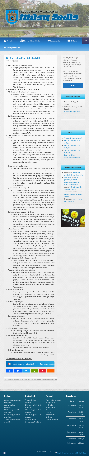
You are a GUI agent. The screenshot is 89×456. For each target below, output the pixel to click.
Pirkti (73, 85)
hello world (67, 177)
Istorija (50, 405)
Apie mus (51, 402)
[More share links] (50, 370)
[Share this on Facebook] (9, 370)
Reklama (49, 417)
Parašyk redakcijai (52, 419)
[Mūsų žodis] (42, 16)
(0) (17, 61)
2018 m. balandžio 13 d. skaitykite (23, 58)
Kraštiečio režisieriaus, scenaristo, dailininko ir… (20, 379)
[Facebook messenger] (18, 370)
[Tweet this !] (26, 370)
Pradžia (48, 412)
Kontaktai (51, 407)
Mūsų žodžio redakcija (53, 400)
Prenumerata (50, 415)
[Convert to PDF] (42, 370)
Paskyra (48, 410)
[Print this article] (34, 370)
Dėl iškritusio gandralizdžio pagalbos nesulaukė (46, 379)
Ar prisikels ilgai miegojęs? (73, 138)
